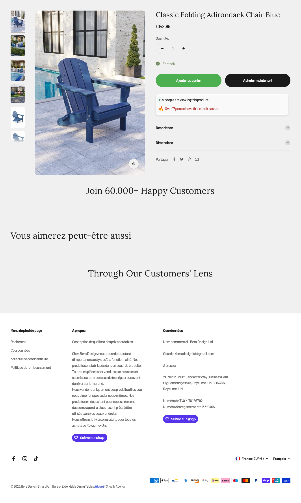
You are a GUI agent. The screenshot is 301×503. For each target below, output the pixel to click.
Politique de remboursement (31, 367)
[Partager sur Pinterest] (189, 159)
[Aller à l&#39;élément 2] (18, 46)
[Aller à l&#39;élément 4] (18, 94)
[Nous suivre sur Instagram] (25, 459)
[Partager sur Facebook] (174, 159)
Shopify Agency (115, 486)
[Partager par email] (197, 159)
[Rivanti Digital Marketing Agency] (100, 483)
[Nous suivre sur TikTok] (36, 459)
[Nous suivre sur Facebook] (14, 459)
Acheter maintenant (257, 80)
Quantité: (162, 38)
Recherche (18, 341)
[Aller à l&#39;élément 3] (18, 71)
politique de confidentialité (29, 359)
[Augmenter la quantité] (183, 48)
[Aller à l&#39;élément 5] (18, 118)
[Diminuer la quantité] (162, 48)
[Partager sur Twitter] (182, 159)
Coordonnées (20, 350)
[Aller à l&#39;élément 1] (18, 22)
